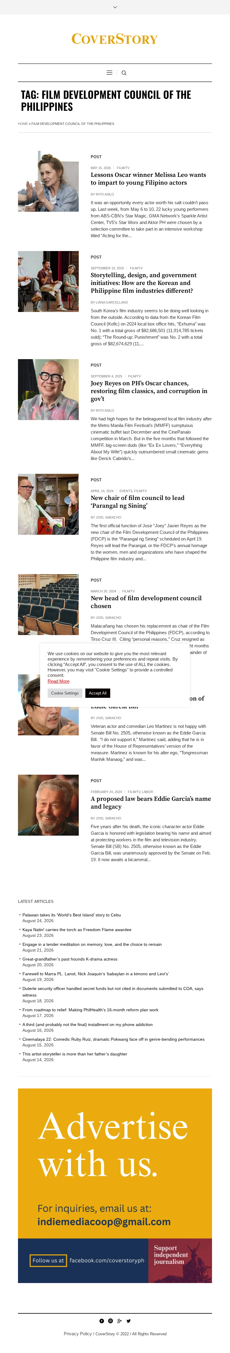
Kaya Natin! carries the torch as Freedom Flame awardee (76, 929)
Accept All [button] (98, 693)
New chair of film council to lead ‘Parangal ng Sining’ (137, 502)
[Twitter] (128, 1320)
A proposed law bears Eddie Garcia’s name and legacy (151, 803)
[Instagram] (110, 1320)
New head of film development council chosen (146, 602)
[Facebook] (101, 1320)
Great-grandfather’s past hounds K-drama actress (69, 959)
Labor (147, 792)
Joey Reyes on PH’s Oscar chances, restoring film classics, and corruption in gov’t (149, 391)
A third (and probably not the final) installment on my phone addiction (87, 1024)
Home (23, 124)
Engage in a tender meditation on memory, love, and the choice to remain (92, 944)
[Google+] (119, 1320)
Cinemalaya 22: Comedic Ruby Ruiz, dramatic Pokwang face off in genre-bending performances (113, 1039)
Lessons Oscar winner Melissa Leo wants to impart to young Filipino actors (148, 179)
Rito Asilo (105, 194)
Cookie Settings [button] (65, 693)
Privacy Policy (78, 1333)
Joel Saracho (108, 517)
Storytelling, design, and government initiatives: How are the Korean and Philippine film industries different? (143, 283)
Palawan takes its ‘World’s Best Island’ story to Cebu (71, 915)
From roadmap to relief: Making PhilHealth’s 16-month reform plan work (90, 1009)
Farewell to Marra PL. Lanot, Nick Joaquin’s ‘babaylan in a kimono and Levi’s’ (95, 973)
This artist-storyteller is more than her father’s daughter (74, 1054)
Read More (58, 681)
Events (125, 491)
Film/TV (123, 168)
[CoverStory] (115, 39)
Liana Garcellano (112, 302)
